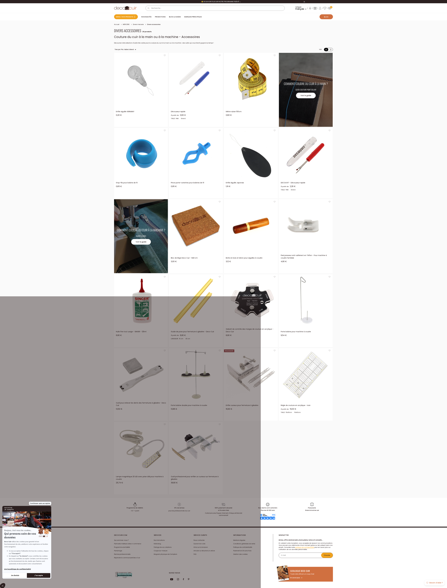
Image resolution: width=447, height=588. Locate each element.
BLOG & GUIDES (175, 17)
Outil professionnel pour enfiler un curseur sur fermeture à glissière (194, 477)
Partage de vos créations (163, 547)
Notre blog (157, 544)
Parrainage (118, 551)
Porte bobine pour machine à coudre (296, 331)
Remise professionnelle (122, 554)
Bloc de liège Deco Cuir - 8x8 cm (184, 258)
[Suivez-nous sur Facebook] (183, 579)
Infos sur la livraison (201, 547)
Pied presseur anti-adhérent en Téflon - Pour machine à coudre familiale (304, 256)
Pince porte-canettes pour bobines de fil (187, 183)
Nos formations (159, 540)
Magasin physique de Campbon (165, 554)
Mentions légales (239, 540)
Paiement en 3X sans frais (242, 551)
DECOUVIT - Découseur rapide (293, 183)
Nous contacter (199, 540)
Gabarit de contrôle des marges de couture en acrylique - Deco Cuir (249, 330)
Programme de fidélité (122, 547)
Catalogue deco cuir (300, 570)
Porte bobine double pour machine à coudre (189, 405)
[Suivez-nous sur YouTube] (171, 579)
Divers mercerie (138, 24)
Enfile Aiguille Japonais (235, 183)
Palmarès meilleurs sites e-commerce (127, 544)
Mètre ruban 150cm (234, 111)
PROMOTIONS (160, 17)
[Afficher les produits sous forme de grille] (326, 49)
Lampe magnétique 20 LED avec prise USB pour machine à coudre (139, 477)
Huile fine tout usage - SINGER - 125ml (131, 331)
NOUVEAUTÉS (146, 17)
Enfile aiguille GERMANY (125, 111)
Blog (326, 17)
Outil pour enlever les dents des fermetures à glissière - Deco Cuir (141, 404)
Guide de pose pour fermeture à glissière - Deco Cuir (192, 331)
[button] (310, 8)
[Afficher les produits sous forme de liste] (331, 49)
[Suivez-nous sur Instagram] (178, 579)
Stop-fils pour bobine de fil (126, 183)
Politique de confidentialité (242, 547)
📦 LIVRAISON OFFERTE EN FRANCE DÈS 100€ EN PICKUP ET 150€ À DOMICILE (221, 1)
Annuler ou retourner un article (204, 551)
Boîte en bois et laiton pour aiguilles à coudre (244, 258)
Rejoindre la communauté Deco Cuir (127, 558)
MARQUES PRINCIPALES (193, 17)
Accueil (116, 24)
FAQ (195, 554)
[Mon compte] (320, 8)
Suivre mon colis (199, 544)
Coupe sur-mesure (160, 551)
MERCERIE (126, 24)
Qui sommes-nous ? (121, 540)
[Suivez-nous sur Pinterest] (188, 579)
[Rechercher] (148, 8)
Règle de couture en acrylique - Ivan (295, 405)
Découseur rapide (178, 111)
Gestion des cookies (240, 554)
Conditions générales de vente (244, 544)
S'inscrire (327, 555)
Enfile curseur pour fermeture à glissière (242, 405)
